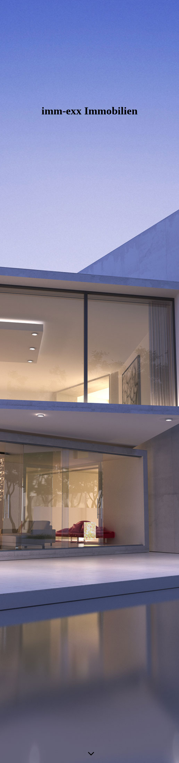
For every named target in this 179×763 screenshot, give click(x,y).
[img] (89, 381)
